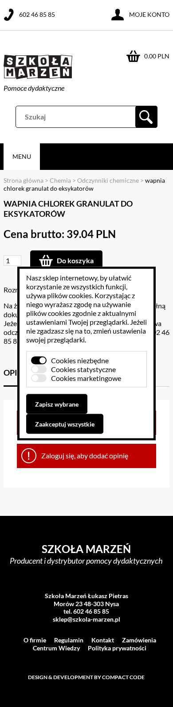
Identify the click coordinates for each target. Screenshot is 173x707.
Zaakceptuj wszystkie (64, 424)
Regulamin (68, 640)
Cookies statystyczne (83, 369)
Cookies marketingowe (86, 378)
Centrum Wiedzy (56, 648)
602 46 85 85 (37, 14)
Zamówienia (139, 640)
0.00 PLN (156, 56)
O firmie (35, 640)
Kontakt (102, 640)
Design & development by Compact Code (86, 677)
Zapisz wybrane (57, 404)
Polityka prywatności (117, 648)
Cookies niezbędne (80, 360)
